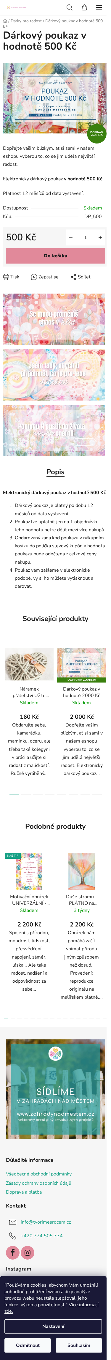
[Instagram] (27, 1253)
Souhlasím (78, 1345)
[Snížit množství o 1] (70, 237)
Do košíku (55, 256)
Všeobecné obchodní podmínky (39, 1174)
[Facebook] (13, 1253)
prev (6, 677)
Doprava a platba (24, 1192)
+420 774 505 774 (42, 1236)
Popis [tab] (55, 472)
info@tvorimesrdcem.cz (46, 1222)
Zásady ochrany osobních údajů (38, 1183)
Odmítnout (28, 1345)
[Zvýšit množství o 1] (100, 237)
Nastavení (53, 1326)
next (105, 677)
